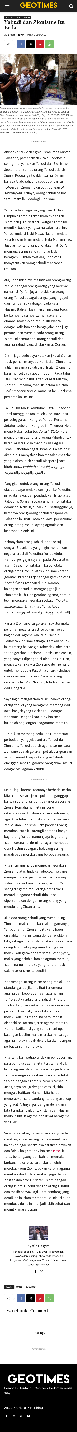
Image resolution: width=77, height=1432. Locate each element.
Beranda (10, 1388)
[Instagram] (13, 1416)
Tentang (26, 1388)
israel (19, 1286)
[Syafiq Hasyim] (38, 1233)
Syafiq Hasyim (16, 34)
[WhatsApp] (49, 44)
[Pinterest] (40, 44)
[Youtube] (28, 1416)
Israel (57, 1150)
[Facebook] (21, 44)
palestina (30, 1286)
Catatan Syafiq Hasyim (17, 17)
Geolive (41, 1388)
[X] (30, 44)
